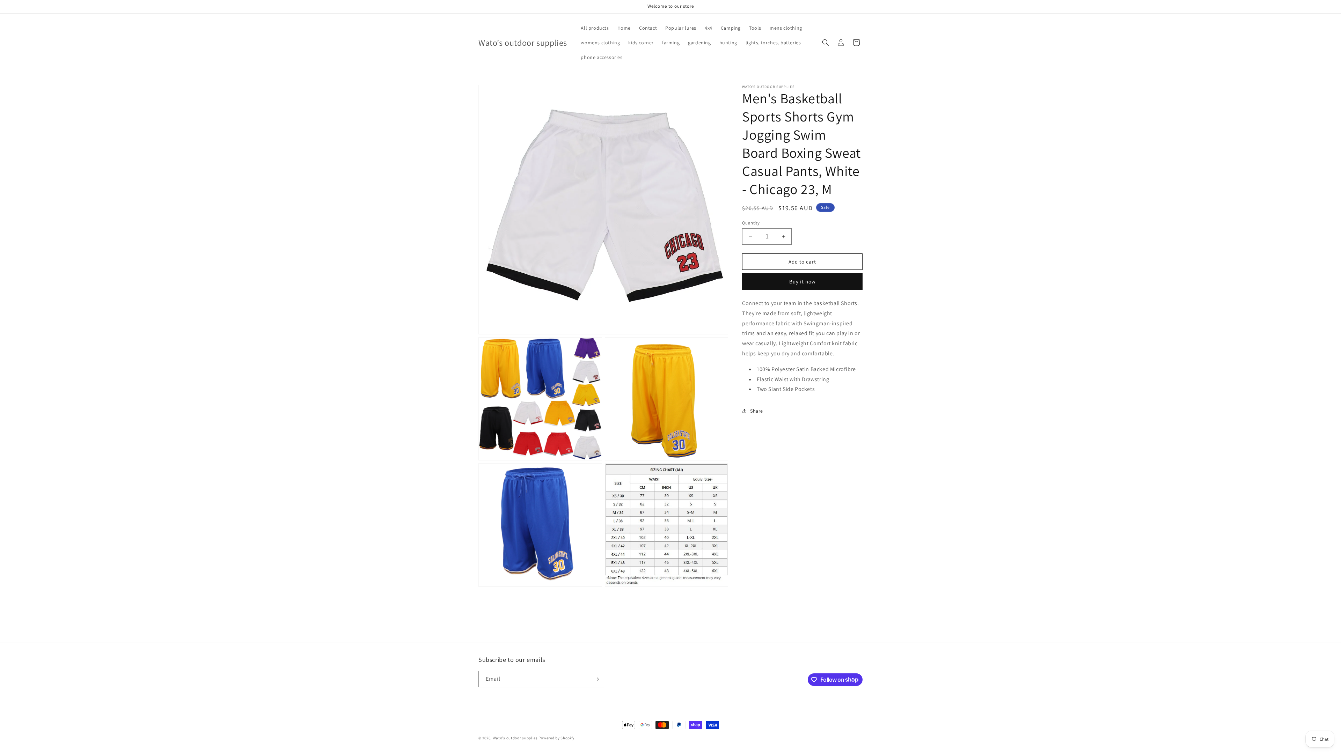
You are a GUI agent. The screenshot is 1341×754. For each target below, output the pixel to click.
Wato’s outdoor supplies (515, 737)
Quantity (751, 223)
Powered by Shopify (556, 737)
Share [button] (756, 411)
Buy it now (802, 281)
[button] (825, 42)
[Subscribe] (596, 679)
